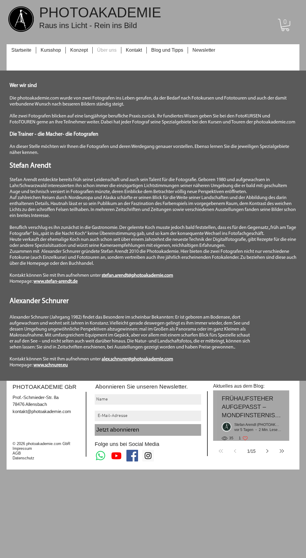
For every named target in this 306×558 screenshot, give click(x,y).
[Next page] (267, 451)
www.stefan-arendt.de (55, 281)
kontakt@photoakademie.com (42, 411)
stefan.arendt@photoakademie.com (137, 275)
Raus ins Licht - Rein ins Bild (88, 25)
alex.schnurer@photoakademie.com (137, 359)
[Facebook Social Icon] (132, 455)
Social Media (143, 444)
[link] (285, 25)
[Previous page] (235, 451)
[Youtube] (116, 455)
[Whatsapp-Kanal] (100, 455)
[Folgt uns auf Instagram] (148, 455)
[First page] (220, 451)
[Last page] (281, 451)
